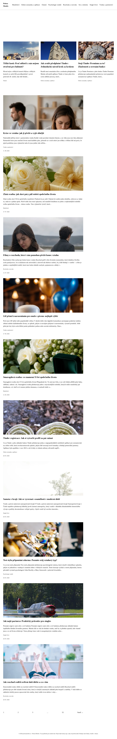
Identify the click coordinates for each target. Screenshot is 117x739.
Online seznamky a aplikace (30, 5)
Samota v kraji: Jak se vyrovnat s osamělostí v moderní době (31, 499)
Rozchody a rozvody (70, 5)
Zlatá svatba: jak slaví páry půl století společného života (29, 194)
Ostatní (44, 5)
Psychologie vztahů (54, 5)
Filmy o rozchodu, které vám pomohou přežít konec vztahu (31, 255)
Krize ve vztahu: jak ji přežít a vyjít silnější (23, 133)
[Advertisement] (58, 23)
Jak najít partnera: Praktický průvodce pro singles (27, 621)
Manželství (15, 5)
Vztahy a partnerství (106, 5)
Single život (94, 5)
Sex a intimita (83, 5)
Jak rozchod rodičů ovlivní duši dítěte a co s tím (25, 682)
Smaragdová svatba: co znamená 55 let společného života (30, 377)
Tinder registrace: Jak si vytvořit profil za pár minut (28, 438)
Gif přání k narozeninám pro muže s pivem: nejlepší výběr (30, 316)
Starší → (80, 712)
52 (63, 712)
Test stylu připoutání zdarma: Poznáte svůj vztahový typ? (30, 560)
